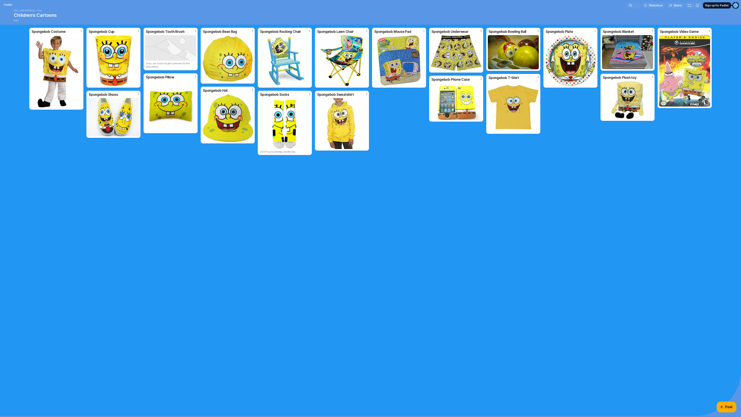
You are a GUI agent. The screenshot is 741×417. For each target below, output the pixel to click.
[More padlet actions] (697, 5)
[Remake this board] (689, 5)
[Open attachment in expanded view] (56, 71)
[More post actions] (81, 30)
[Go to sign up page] (736, 5)
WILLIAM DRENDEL (25, 10)
